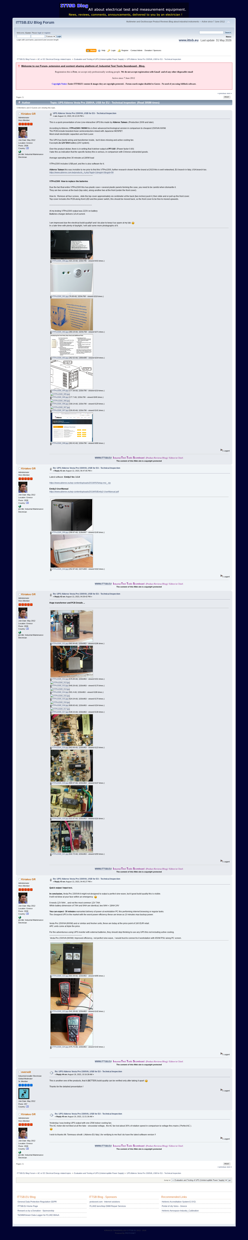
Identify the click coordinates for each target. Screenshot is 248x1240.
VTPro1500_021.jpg (59, 854)
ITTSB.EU (132, 1230)
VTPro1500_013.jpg (59, 686)
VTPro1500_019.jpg (59, 783)
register (47, 33)
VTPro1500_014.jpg (59, 692)
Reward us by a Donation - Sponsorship (36, 1211)
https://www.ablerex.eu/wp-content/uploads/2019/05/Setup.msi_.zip (80, 483)
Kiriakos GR (28, 113)
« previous (222, 93)
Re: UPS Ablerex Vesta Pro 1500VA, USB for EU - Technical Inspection (86, 468)
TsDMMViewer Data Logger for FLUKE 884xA (38, 1215)
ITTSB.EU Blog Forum (35, 22)
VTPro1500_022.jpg (59, 976)
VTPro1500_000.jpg (59, 261)
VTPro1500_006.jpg (59, 404)
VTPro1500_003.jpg (59, 358)
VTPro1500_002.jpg (59, 332)
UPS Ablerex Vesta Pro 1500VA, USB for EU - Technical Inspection (84, 113)
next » (229, 93)
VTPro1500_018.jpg (59, 747)
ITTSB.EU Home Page (28, 1206)
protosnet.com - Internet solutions (105, 1202)
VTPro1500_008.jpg (59, 443)
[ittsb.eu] (19, 152)
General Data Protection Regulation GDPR (37, 1202)
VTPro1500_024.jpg (59, 1047)
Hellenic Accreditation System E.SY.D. (179, 1202)
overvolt (26, 1072)
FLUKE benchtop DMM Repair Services (108, 1206)
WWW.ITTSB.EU (103, 458)
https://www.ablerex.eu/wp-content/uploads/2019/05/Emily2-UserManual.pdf (84, 492)
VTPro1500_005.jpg (59, 397)
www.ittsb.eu (189, 40)
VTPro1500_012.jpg (59, 679)
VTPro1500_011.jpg (59, 643)
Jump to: (167, 1180)
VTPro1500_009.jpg (59, 532)
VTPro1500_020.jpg (59, 818)
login (40, 33)
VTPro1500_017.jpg (59, 712)
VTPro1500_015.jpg (59, 699)
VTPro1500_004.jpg (59, 391)
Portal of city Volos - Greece (174, 1206)
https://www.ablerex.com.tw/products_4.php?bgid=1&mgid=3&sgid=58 (81, 172)
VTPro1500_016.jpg (59, 705)
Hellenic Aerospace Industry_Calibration (180, 1211)
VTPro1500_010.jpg (59, 569)
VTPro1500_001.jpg (59, 296)
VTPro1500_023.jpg (59, 1011)
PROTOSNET (130, 1233)
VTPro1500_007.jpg (59, 410)
